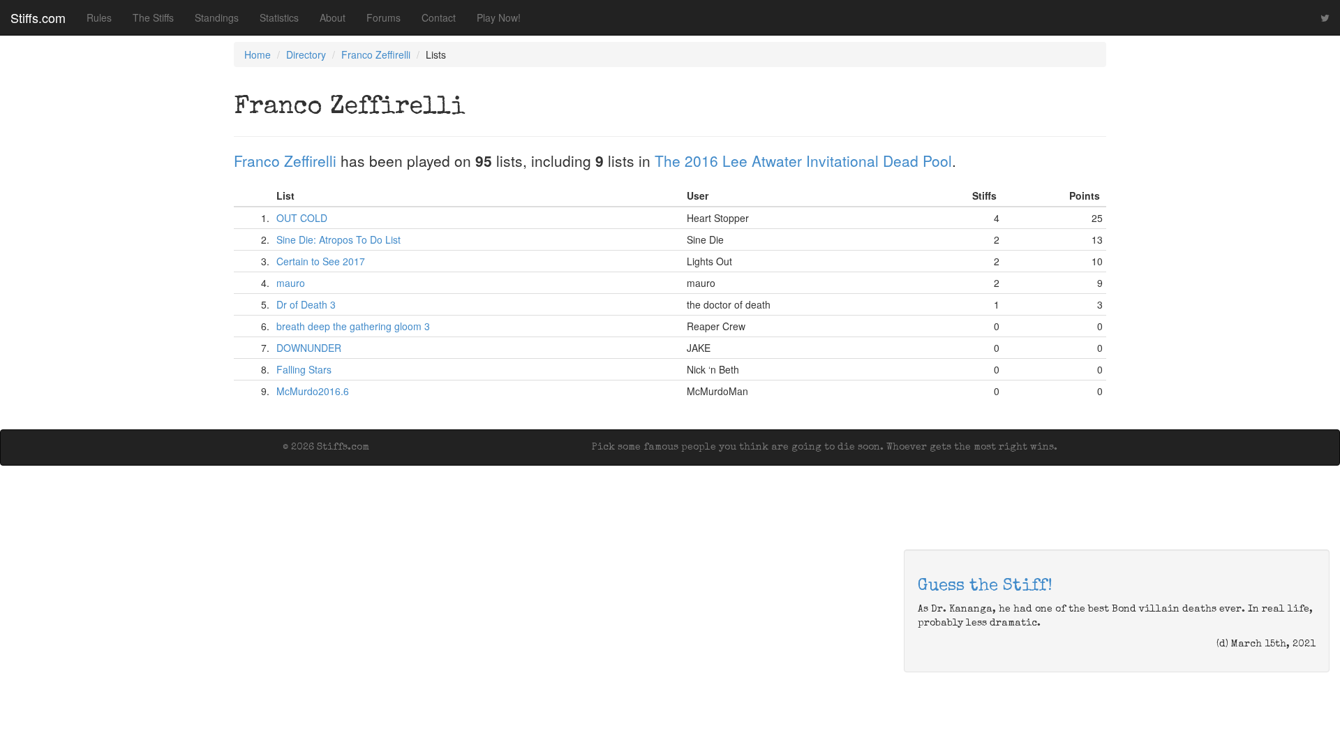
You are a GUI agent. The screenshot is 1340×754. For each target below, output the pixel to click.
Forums (383, 17)
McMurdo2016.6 (312, 391)
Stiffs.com (38, 17)
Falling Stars (304, 369)
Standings (217, 17)
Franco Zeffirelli (375, 54)
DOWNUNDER (308, 348)
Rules (99, 17)
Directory (306, 54)
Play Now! (499, 17)
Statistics (279, 17)
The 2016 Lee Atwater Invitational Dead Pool (803, 160)
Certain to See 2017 (320, 261)
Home (257, 54)
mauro (290, 283)
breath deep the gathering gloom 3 (353, 326)
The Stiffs (153, 17)
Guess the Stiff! (985, 586)
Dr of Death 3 (306, 304)
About (332, 17)
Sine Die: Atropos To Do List (338, 239)
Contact (439, 17)
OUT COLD (301, 218)
